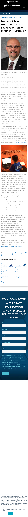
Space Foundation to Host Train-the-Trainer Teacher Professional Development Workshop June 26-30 (18, 272)
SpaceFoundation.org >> (8, 17)
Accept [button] (10, 514)
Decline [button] (17, 514)
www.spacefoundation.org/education (11, 246)
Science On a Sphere (19, 143)
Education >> (18, 17)
